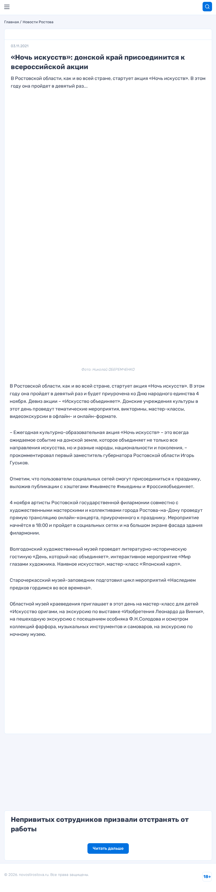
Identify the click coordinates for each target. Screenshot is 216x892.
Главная (11, 22)
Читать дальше (108, 848)
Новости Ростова (38, 22)
